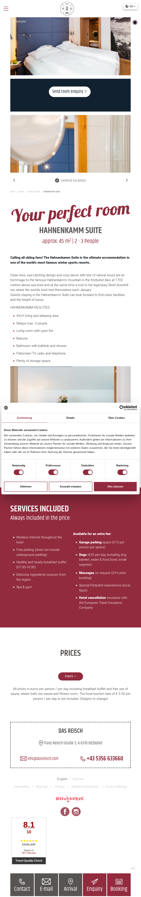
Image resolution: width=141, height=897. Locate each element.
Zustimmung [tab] (24, 417)
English (62, 779)
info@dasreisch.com (42, 758)
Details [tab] (70, 417)
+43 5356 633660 (104, 758)
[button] (130, 6)
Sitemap (41, 786)
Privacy (60, 786)
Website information (85, 786)
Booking (118, 889)
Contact (22, 889)
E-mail (46, 889)
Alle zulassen (115, 486)
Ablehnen (25, 486)
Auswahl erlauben (70, 486)
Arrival (70, 889)
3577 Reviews (29, 853)
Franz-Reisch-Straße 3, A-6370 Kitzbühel (72, 743)
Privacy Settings (116, 786)
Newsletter (21, 786)
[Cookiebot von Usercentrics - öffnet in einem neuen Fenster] (122, 407)
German (78, 779)
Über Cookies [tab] (116, 417)
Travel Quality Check (28, 860)
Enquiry (95, 889)
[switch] (53, 472)
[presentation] (14, 180)
